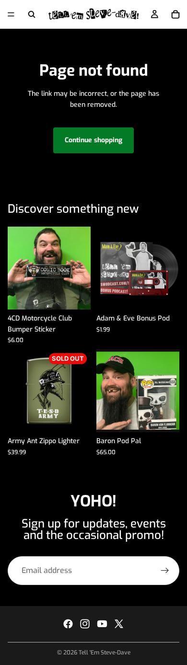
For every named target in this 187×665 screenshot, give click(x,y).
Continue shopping (93, 140)
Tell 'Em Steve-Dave (104, 652)
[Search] (31, 14)
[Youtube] (102, 624)
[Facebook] (68, 624)
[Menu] (11, 14)
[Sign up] (165, 571)
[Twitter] (119, 624)
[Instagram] (85, 624)
